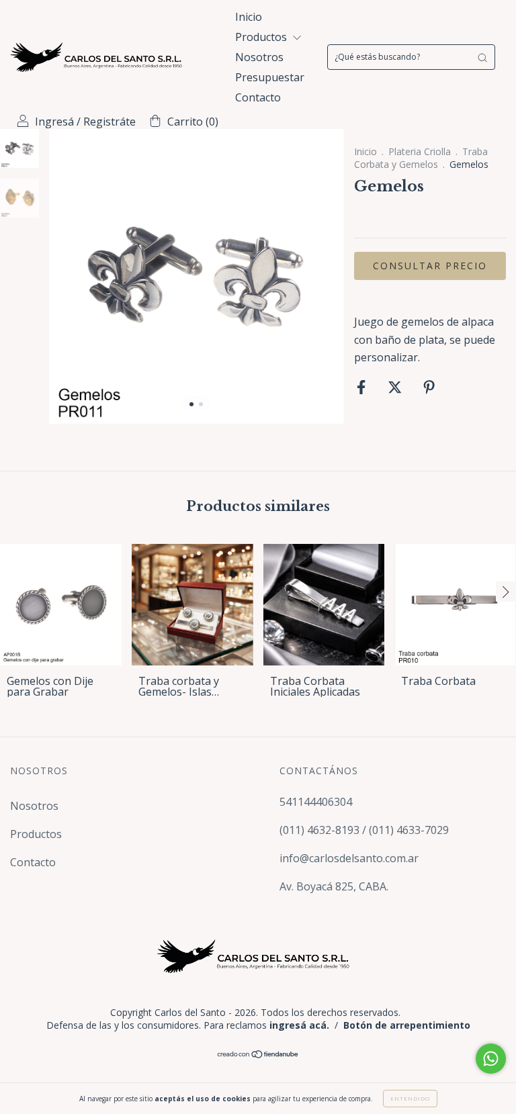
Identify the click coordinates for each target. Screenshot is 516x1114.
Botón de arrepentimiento (406, 1025)
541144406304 (316, 801)
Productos (262, 37)
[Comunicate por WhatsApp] (491, 1058)
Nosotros (259, 57)
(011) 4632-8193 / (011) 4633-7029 (364, 830)
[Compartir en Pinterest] (429, 387)
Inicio (248, 16)
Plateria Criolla (419, 151)
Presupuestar (269, 77)
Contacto (258, 97)
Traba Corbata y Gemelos (421, 158)
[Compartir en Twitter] (396, 387)
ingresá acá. (299, 1025)
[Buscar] (482, 57)
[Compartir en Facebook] (362, 387)
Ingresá (54, 121)
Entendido (410, 1098)
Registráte (109, 121)
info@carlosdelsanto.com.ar (349, 858)
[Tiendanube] (258, 1055)
